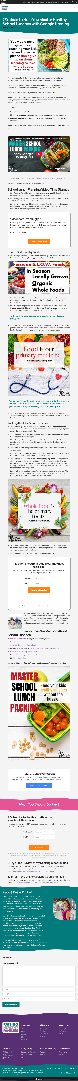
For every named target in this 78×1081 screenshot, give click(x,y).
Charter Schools (66, 1073)
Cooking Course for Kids (45, 1030)
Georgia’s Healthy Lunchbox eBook (23, 645)
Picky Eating (64, 2)
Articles (42, 1036)
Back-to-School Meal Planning (48, 648)
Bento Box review (19, 658)
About (23, 1029)
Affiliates (73, 1068)
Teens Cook (35, 2)
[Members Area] (72, 2)
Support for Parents (28, 1052)
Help (74, 1073)
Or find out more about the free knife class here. (39, 606)
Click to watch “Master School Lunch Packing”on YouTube (45, 179)
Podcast (43, 1052)
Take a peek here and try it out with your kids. (40, 871)
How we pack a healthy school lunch (23, 651)
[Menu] (74, 8)
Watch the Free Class (39, 590)
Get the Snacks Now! (39, 242)
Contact (24, 1040)
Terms (60, 1068)
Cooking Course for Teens (64, 1030)
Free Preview (44, 1034)
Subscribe (39, 847)
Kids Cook (26, 2)
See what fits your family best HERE (45, 882)
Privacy (66, 1068)
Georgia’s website (16, 642)
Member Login (52, 1068)
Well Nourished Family (18, 638)
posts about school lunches (36, 655)
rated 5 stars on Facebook (21, 882)
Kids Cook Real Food (48, 310)
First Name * (27, 578)
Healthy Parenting (46, 2)
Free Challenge (26, 1055)
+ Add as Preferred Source (39, 785)
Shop (23, 1032)
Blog (22, 1037)
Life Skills (56, 2)
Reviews (24, 1034)
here (26, 128)
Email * (25, 583)
